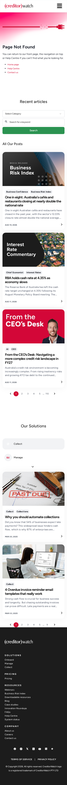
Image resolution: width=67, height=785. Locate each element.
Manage (9, 663)
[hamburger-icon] (59, 6)
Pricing (8, 678)
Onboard (9, 660)
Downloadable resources (18, 697)
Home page (13, 64)
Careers (9, 734)
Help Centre (13, 68)
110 (47, 393)
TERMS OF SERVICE (21, 759)
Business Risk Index (15, 693)
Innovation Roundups (16, 708)
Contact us (12, 72)
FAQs (7, 712)
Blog (7, 701)
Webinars (9, 690)
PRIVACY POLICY (47, 759)
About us (9, 730)
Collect (8, 667)
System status (12, 719)
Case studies (11, 704)
